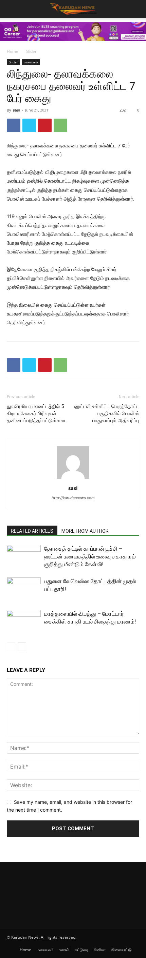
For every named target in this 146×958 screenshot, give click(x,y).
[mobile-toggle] (11, 9)
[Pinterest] (45, 125)
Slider (31, 51)
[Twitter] (29, 125)
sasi (16, 110)
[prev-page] (11, 647)
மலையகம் (31, 62)
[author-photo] (73, 479)
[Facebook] (13, 125)
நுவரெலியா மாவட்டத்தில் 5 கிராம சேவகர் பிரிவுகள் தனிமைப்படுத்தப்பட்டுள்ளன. (37, 413)
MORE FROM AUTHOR (85, 531)
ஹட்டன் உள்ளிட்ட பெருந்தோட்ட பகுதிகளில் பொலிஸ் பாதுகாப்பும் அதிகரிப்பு (106, 413)
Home (12, 51)
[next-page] (22, 647)
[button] (136, 9)
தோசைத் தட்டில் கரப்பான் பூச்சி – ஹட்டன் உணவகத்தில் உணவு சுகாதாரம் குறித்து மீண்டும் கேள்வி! (90, 556)
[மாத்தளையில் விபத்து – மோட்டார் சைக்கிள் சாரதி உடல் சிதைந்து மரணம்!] (24, 621)
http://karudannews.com (73, 497)
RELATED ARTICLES (32, 531)
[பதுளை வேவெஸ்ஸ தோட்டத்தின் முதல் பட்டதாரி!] (24, 589)
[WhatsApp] (60, 125)
